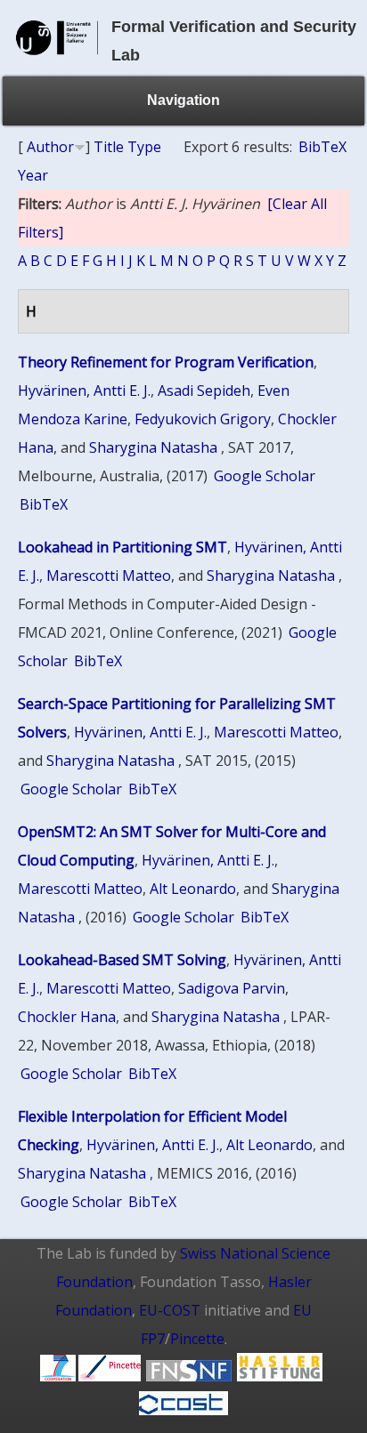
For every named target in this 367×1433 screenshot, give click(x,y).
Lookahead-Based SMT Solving (122, 960)
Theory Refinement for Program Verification (166, 362)
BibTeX (322, 147)
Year (33, 175)
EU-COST (169, 1310)
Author (50, 147)
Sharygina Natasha (153, 447)
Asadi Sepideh (204, 390)
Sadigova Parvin (231, 988)
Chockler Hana (67, 1016)
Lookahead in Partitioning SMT (122, 547)
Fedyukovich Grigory (203, 419)
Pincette (197, 1338)
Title (109, 147)
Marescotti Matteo (108, 575)
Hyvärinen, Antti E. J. (84, 390)
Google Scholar (264, 476)
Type (144, 147)
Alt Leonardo (193, 888)
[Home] (57, 62)
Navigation (183, 100)
